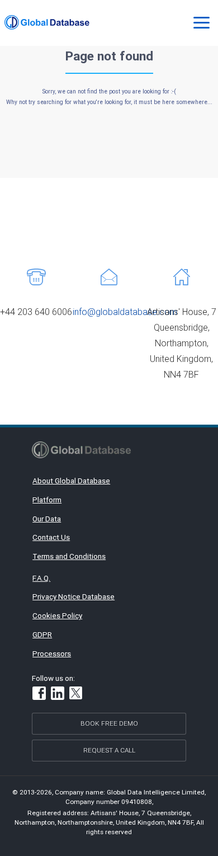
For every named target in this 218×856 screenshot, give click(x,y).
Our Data (46, 519)
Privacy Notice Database (73, 596)
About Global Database (71, 481)
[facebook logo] (39, 694)
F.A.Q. (41, 578)
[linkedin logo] (57, 694)
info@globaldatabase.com (125, 311)
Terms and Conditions (69, 556)
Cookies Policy (57, 615)
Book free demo (109, 723)
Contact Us (51, 537)
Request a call (109, 750)
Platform (46, 500)
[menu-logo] (46, 22)
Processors (51, 653)
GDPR (42, 634)
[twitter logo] (76, 694)
